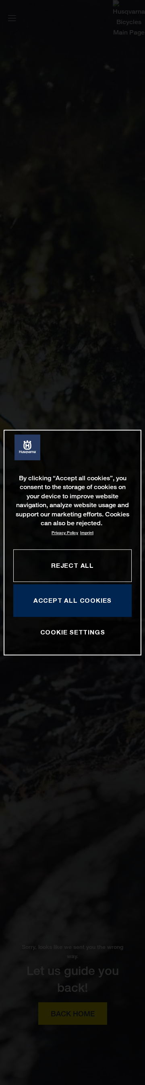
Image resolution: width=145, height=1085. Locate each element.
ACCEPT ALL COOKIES (72, 600)
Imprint (86, 533)
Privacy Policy (65, 533)
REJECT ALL (72, 565)
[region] (72, 542)
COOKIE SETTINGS (72, 632)
